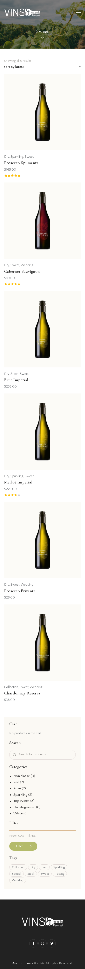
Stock (14, 374)
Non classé (21, 776)
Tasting (59, 874)
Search (13, 755)
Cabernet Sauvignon (22, 271)
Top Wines (21, 801)
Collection (11, 687)
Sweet (29, 156)
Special (16, 874)
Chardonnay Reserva (22, 693)
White (18, 813)
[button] (72, 84)
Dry (6, 156)
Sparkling (17, 156)
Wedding (27, 265)
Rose (17, 788)
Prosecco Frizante (19, 590)
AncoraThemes (22, 963)
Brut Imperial (16, 379)
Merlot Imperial (18, 482)
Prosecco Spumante (21, 162)
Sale (44, 867)
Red (16, 782)
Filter (19, 846)
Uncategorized (24, 807)
